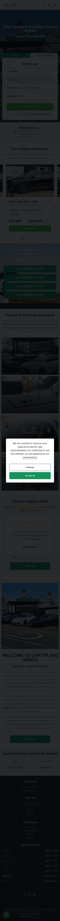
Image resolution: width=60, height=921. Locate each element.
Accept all (30, 476)
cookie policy (30, 457)
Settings (30, 467)
